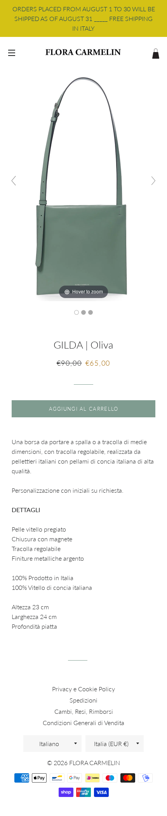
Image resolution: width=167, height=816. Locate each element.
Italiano (49, 743)
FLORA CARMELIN (94, 762)
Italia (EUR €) (111, 743)
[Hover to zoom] (83, 183)
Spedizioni (83, 700)
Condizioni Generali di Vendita (83, 722)
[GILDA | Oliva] (76, 312)
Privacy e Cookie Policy (83, 688)
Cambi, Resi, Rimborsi (83, 711)
